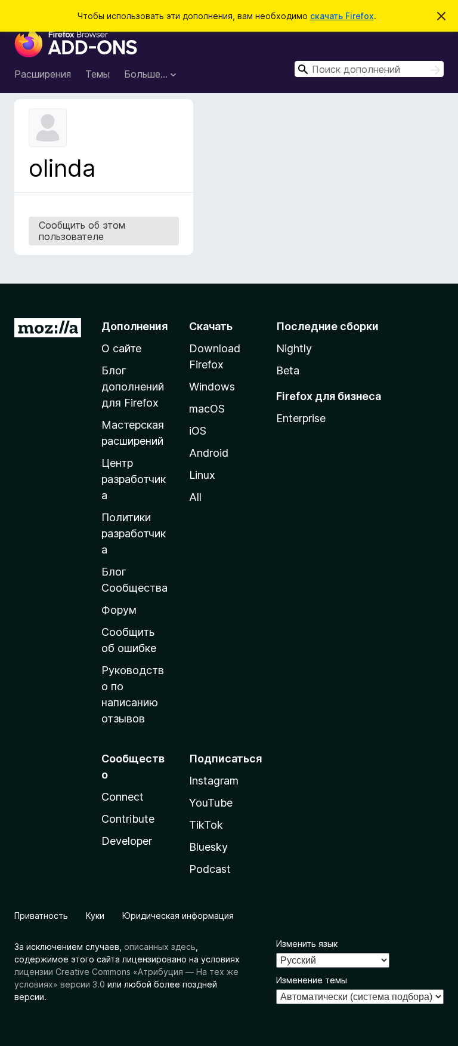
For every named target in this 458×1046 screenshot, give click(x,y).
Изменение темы (311, 980)
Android (208, 453)
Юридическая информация (178, 915)
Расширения (42, 74)
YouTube (211, 802)
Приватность (41, 915)
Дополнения (134, 326)
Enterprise (301, 418)
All (195, 497)
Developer (126, 841)
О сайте (121, 348)
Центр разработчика (133, 479)
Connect (122, 796)
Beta (287, 370)
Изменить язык (307, 944)
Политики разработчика (133, 533)
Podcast (210, 869)
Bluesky (208, 847)
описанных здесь (160, 947)
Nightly (294, 348)
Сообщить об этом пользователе (82, 230)
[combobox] (369, 69)
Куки (95, 915)
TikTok (206, 825)
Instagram (214, 780)
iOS (197, 430)
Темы (97, 74)
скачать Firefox (342, 16)
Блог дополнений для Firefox (132, 386)
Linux (202, 475)
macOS (207, 408)
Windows (212, 386)
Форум (119, 610)
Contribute (127, 819)
